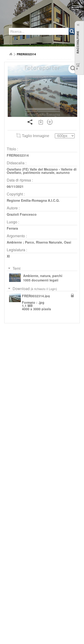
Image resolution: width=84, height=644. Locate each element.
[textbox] (27, 31)
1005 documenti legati (40, 280)
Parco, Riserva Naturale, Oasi (48, 242)
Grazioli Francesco (22, 214)
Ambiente (14, 242)
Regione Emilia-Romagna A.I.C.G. (33, 200)
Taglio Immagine (35, 136)
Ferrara (12, 228)
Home (11, 54)
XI (8, 256)
